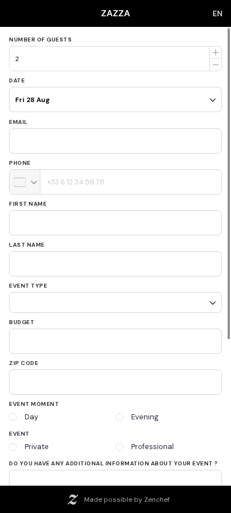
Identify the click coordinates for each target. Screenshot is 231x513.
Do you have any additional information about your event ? (113, 459)
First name (28, 203)
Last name (27, 244)
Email (18, 122)
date (17, 80)
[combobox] (25, 182)
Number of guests (40, 39)
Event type (28, 285)
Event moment (34, 400)
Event (19, 429)
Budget (21, 318)
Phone (20, 163)
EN (217, 13)
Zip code (23, 359)
